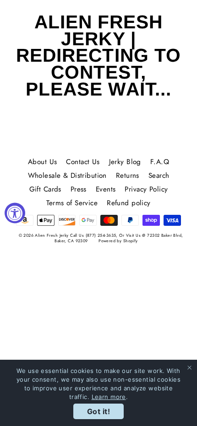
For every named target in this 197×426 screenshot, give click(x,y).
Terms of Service (72, 203)
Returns (127, 175)
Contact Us (82, 162)
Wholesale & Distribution (67, 175)
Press (79, 189)
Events (106, 189)
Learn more (109, 396)
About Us (42, 162)
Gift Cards (45, 189)
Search (159, 175)
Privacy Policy (146, 189)
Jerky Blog (125, 162)
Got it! (98, 411)
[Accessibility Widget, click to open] (15, 213)
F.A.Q (159, 162)
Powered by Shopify (118, 241)
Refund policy (129, 203)
